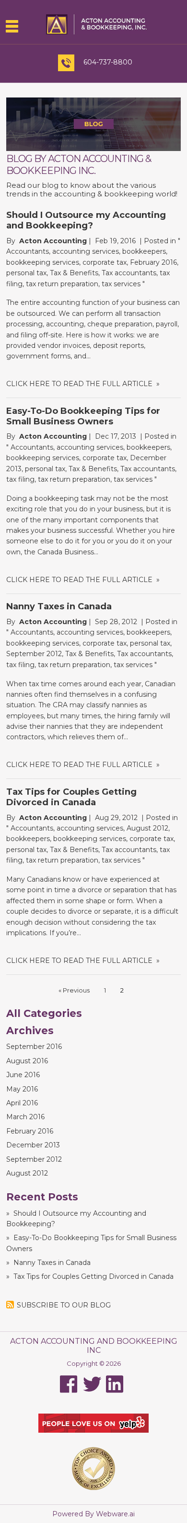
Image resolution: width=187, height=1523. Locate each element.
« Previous (74, 990)
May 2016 (22, 1089)
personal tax (26, 273)
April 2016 (22, 1103)
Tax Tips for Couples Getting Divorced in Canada (71, 797)
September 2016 (34, 1046)
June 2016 (23, 1074)
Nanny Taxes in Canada (59, 606)
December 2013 (33, 1145)
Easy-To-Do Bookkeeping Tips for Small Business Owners (83, 416)
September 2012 (34, 653)
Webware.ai (115, 1514)
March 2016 (25, 1117)
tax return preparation (62, 284)
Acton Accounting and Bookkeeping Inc (93, 1346)
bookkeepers (144, 251)
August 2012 (147, 828)
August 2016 (27, 1061)
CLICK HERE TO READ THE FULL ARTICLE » (83, 383)
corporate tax (104, 262)
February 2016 (153, 262)
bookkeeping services (42, 262)
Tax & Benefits (74, 273)
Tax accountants (129, 273)
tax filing (20, 479)
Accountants (27, 251)
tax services (121, 284)
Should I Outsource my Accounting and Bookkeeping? (86, 220)
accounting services (85, 251)
